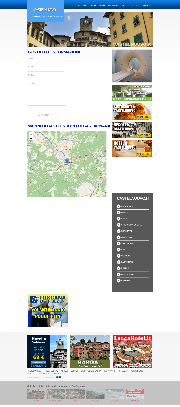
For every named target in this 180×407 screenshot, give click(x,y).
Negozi (82, 5)
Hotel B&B (123, 371)
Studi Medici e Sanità (131, 225)
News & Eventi (128, 274)
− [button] (31, 138)
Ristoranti (114, 5)
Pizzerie (125, 268)
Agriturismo (127, 243)
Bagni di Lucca (55, 401)
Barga (36, 401)
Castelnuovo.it (34, 371)
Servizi (92, 5)
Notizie (135, 5)
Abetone (115, 401)
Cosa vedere (127, 206)
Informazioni (43, 373)
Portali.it (135, 401)
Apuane (95, 401)
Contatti (146, 5)
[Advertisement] (132, 173)
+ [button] (31, 134)
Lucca (75, 401)
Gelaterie (126, 256)
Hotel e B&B (127, 237)
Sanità (102, 5)
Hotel (125, 5)
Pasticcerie (127, 262)
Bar (123, 250)
